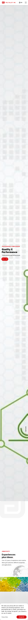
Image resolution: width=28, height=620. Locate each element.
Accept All (21, 617)
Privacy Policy (5, 617)
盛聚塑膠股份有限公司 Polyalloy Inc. (9, 2)
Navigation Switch (25, 2)
